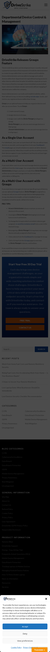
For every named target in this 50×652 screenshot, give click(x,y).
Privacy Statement (30, 647)
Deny (25, 633)
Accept (25, 626)
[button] (46, 599)
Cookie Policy (16, 647)
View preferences (25, 640)
